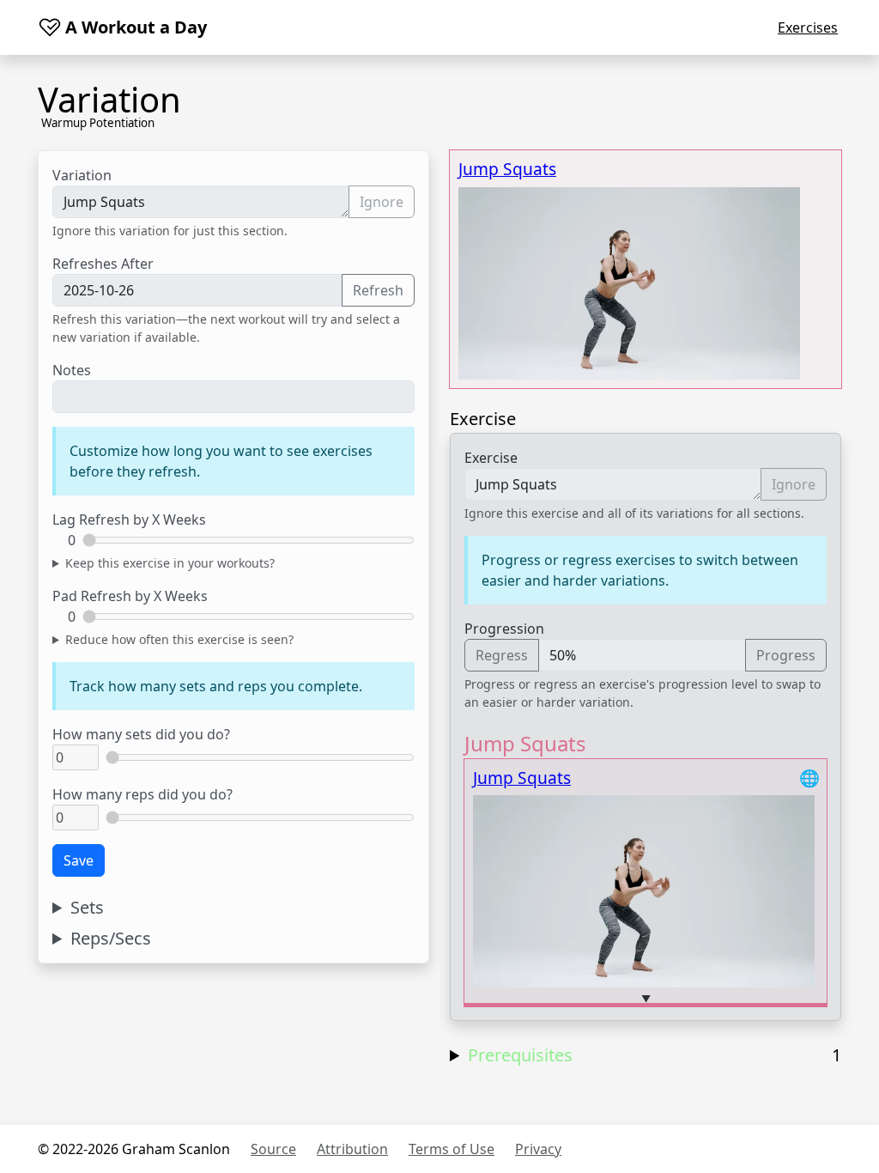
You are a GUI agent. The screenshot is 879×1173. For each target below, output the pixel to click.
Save (79, 860)
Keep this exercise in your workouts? (170, 563)
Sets (87, 907)
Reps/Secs (110, 938)
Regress (502, 655)
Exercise (491, 457)
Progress (785, 655)
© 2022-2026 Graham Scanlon (134, 1149)
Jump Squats (507, 168)
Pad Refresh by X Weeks (130, 595)
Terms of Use (451, 1149)
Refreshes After (103, 263)
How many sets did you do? (141, 734)
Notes (71, 370)
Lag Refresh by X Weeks (129, 519)
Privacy (538, 1149)
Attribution (352, 1149)
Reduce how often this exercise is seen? (179, 639)
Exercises (808, 27)
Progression (504, 628)
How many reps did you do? (142, 794)
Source (273, 1149)
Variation (82, 175)
